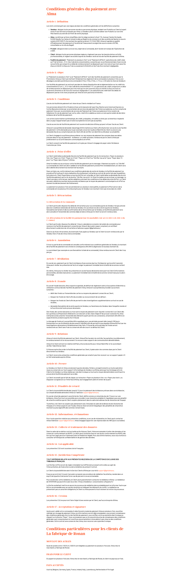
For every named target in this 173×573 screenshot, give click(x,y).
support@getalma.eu (91, 393)
